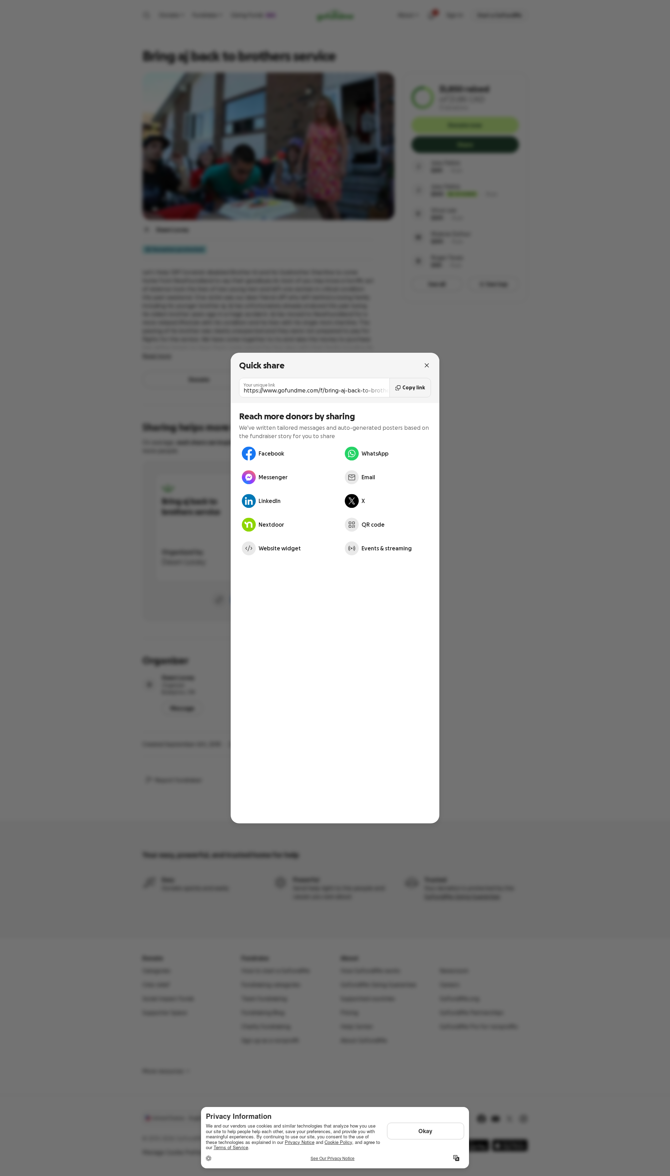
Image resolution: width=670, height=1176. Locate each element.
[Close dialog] (427, 365)
